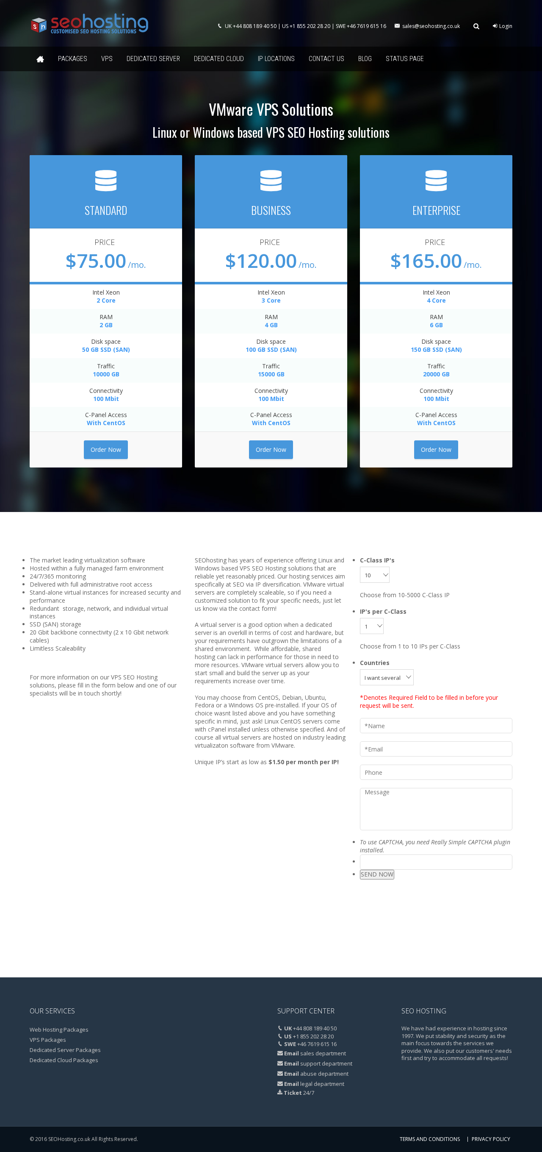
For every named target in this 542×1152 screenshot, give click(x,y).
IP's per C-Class (383, 611)
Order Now (106, 449)
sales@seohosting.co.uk (431, 26)
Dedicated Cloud (219, 59)
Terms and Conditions (430, 1139)
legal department (322, 1084)
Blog (365, 59)
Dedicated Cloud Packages (64, 1060)
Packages (72, 59)
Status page (405, 59)
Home (40, 59)
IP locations (276, 59)
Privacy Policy (491, 1139)
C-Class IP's (377, 560)
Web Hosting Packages (59, 1029)
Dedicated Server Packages (65, 1050)
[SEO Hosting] (89, 23)
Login (505, 26)
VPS (107, 59)
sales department (323, 1053)
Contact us (326, 59)
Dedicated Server (153, 59)
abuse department (324, 1073)
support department (326, 1063)
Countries (375, 663)
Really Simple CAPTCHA (461, 842)
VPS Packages (48, 1039)
